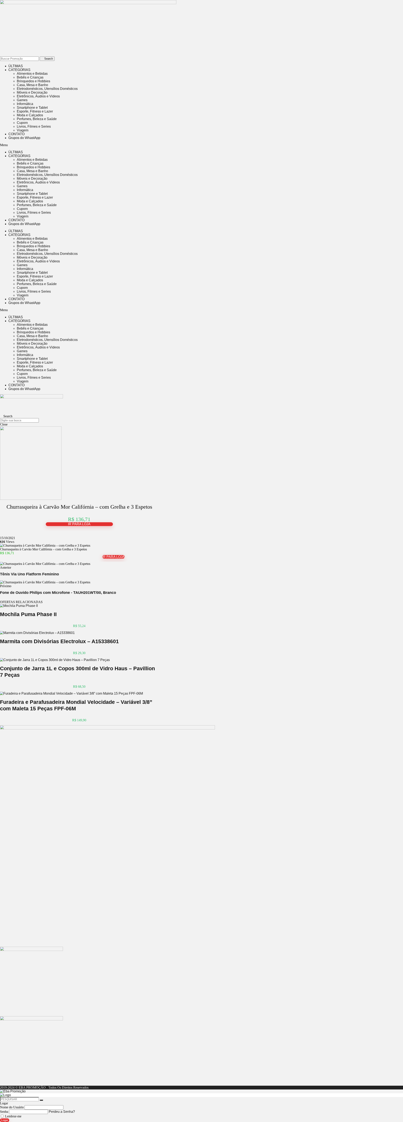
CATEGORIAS (19, 70)
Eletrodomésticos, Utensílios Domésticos (47, 88)
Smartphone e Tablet (32, 107)
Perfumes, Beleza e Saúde (37, 119)
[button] (113, 145)
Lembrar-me (12, 1116)
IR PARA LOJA (79, 524)
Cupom (22, 122)
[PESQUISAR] (41, 1100)
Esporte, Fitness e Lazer (35, 111)
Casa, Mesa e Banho (32, 85)
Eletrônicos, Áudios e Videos (38, 96)
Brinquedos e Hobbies (33, 81)
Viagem (22, 130)
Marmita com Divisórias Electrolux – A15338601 (59, 641)
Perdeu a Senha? (62, 1111)
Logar (4, 1120)
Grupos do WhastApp (24, 138)
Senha (4, 1111)
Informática (25, 104)
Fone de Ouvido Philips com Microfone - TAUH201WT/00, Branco (58, 592)
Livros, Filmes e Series (34, 126)
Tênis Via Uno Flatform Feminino (29, 574)
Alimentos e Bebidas (32, 73)
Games (22, 100)
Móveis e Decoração (32, 92)
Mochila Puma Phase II (28, 614)
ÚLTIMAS (15, 66)
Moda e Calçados (30, 115)
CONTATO (16, 134)
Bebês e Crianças (30, 77)
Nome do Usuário (12, 1107)
